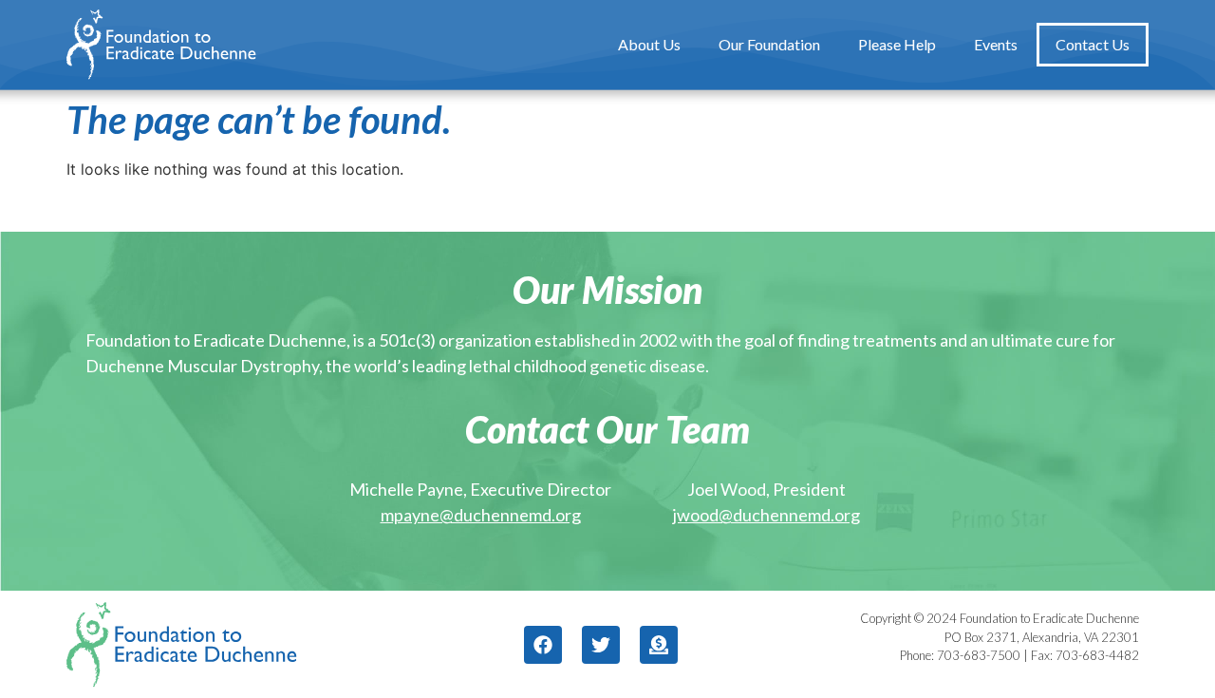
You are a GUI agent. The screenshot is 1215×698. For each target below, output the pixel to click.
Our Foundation (769, 44)
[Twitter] (601, 645)
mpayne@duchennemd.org (481, 514)
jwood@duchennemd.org (766, 514)
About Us (649, 44)
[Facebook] (543, 645)
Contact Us (1093, 44)
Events (996, 44)
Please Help (897, 44)
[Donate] (659, 645)
